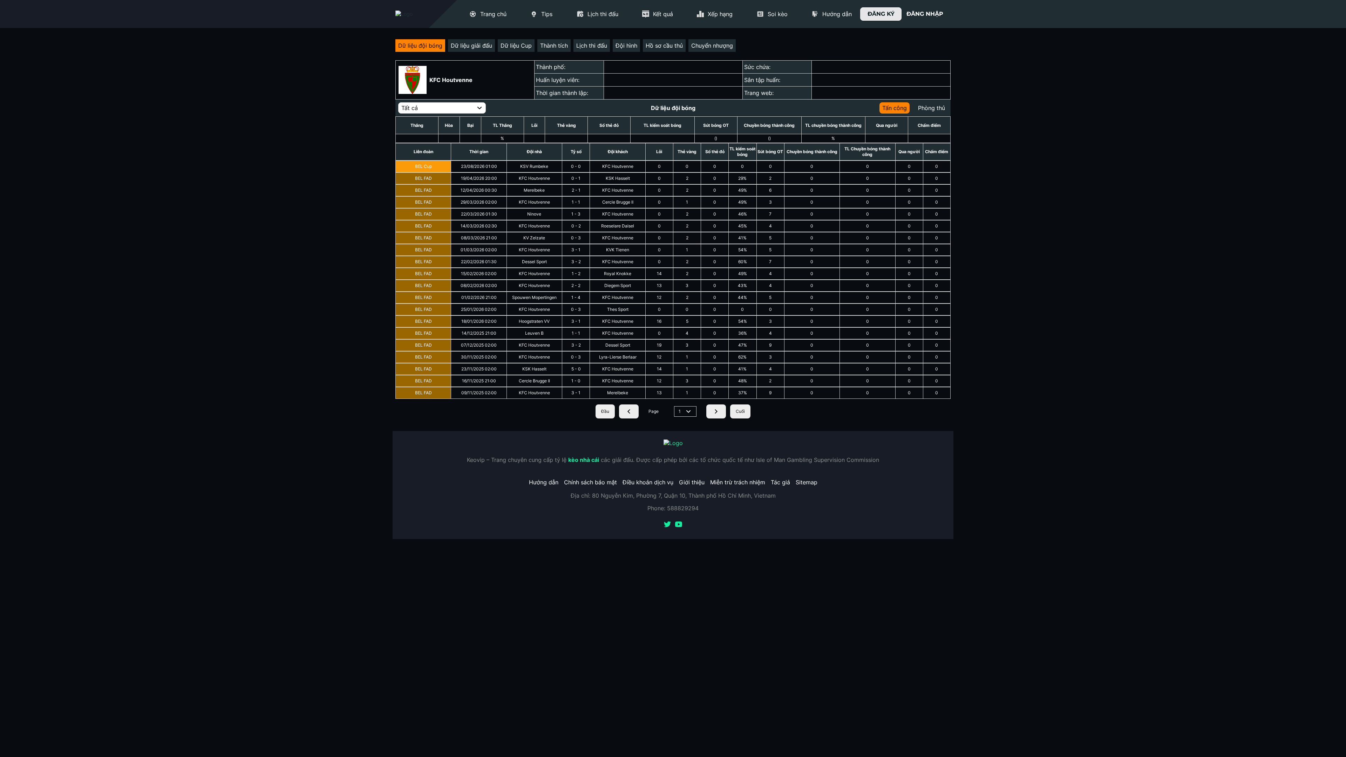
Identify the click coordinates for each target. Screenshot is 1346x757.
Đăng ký (881, 14)
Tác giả (780, 482)
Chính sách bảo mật (590, 482)
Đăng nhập (924, 14)
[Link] (416, 14)
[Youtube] (678, 525)
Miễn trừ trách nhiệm (737, 482)
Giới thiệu (692, 482)
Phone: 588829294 (673, 508)
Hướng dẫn (543, 482)
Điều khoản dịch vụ (648, 482)
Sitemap (806, 482)
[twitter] (667, 525)
